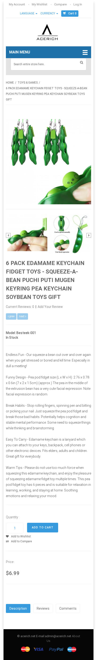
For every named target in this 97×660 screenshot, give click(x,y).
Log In (78, 4)
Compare (60, 4)
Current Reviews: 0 (20, 307)
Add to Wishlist (21, 536)
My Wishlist (40, 4)
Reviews (43, 608)
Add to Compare (21, 541)
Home (10, 82)
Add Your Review (50, 307)
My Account (17, 4)
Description (18, 608)
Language (27, 13)
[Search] (81, 62)
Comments (68, 608)
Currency (48, 13)
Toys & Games (28, 82)
